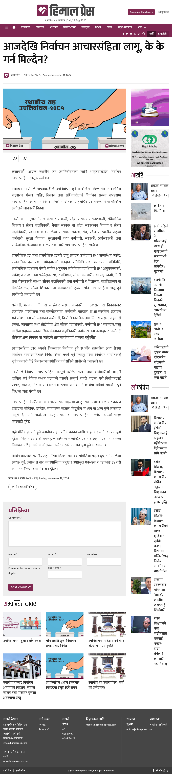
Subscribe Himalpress (141, 12)
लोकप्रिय (140, 388)
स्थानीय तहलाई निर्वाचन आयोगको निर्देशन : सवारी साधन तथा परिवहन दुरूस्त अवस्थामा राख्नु (19, 690)
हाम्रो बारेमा (21, 770)
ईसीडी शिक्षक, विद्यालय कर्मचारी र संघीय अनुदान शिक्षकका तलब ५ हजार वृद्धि (160, 482)
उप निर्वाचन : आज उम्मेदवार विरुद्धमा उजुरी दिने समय (62, 685)
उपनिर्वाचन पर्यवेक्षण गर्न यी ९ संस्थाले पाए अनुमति (106, 643)
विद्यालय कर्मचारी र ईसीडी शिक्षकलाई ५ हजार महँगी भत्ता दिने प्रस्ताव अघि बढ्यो (160, 435)
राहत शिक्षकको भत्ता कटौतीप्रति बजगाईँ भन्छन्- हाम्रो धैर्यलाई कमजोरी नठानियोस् (160, 641)
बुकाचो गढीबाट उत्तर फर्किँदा (158, 331)
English (162, 33)
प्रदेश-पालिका (125, 27)
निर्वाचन (40, 27)
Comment (15, 518)
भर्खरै (151, 33)
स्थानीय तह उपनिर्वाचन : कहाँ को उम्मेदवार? (106, 685)
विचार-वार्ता (69, 27)
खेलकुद (85, 27)
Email (52, 554)
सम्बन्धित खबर (19, 604)
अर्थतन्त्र (54, 27)
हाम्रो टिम (7, 770)
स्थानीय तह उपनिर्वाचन (23, 487)
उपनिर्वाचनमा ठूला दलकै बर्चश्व (22, 641)
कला (109, 27)
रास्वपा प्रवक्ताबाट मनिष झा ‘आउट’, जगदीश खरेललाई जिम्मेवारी (160, 595)
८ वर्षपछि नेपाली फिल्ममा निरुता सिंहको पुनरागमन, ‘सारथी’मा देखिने (160, 297)
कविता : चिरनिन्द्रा (159, 208)
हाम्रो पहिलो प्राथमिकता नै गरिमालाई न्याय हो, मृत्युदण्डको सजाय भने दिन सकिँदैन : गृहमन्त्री (161, 248)
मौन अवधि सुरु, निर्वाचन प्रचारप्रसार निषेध (61, 643)
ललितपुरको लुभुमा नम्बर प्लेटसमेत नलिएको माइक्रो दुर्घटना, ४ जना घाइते (161, 362)
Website (92, 554)
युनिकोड (165, 12)
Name (12, 554)
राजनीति (25, 27)
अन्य (140, 27)
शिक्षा (98, 27)
